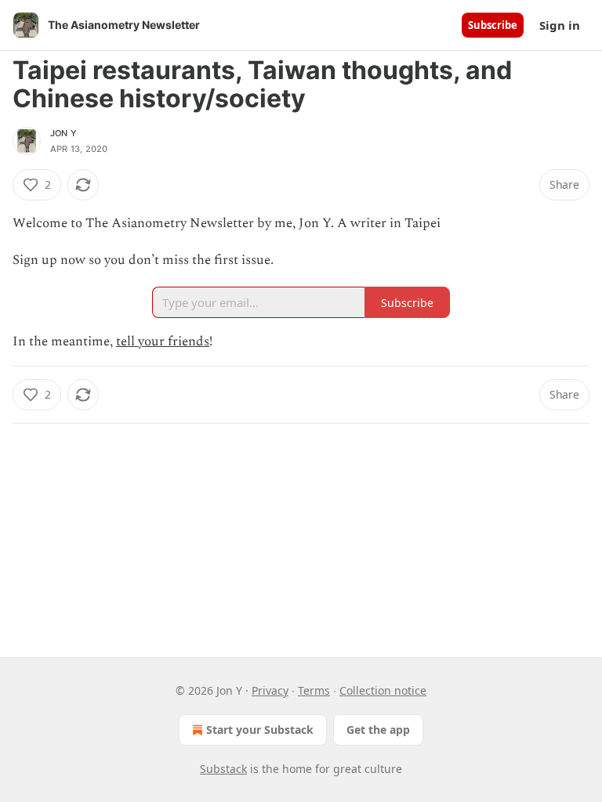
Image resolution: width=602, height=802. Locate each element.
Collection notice (382, 690)
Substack (223, 768)
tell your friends (162, 341)
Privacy (270, 690)
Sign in (559, 25)
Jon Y (63, 133)
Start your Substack (260, 729)
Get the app (378, 729)
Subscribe (492, 25)
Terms (314, 690)
